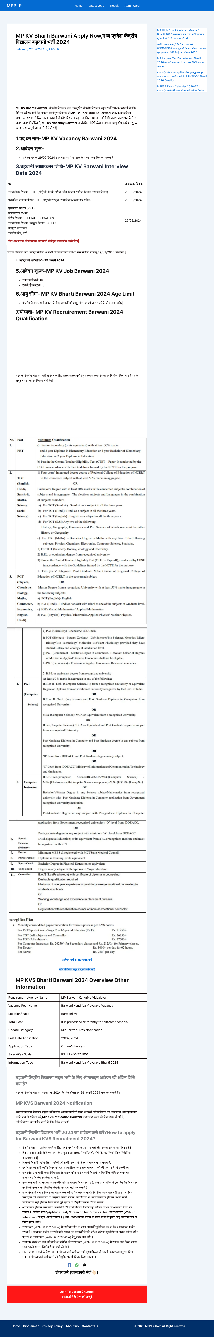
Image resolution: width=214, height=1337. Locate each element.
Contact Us (90, 1326)
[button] (205, 6)
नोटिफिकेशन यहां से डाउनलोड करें (77, 969)
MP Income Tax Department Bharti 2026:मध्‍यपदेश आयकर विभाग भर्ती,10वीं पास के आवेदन (180, 62)
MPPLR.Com (153, 1326)
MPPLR (14, 5)
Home (16, 1326)
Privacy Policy (52, 1326)
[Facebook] (69, 1265)
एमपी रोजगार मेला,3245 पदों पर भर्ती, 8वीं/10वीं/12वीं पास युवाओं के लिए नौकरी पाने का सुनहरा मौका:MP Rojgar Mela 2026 (181, 48)
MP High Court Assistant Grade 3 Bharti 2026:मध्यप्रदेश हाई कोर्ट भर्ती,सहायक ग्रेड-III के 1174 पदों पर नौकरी (180, 34)
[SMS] (84, 1265)
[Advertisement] (77, 80)
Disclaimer (31, 1326)
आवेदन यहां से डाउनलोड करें (77, 959)
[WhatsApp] (77, 1265)
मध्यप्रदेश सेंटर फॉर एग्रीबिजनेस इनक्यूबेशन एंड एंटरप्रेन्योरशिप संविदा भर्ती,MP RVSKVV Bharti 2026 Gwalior (182, 76)
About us (72, 1326)
